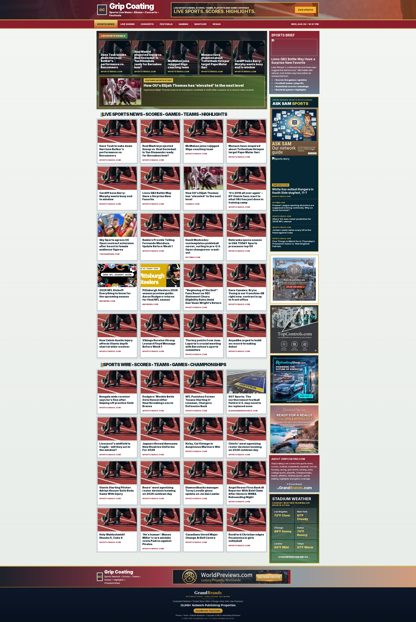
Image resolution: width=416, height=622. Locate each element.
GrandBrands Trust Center (208, 611)
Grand (208, 592)
